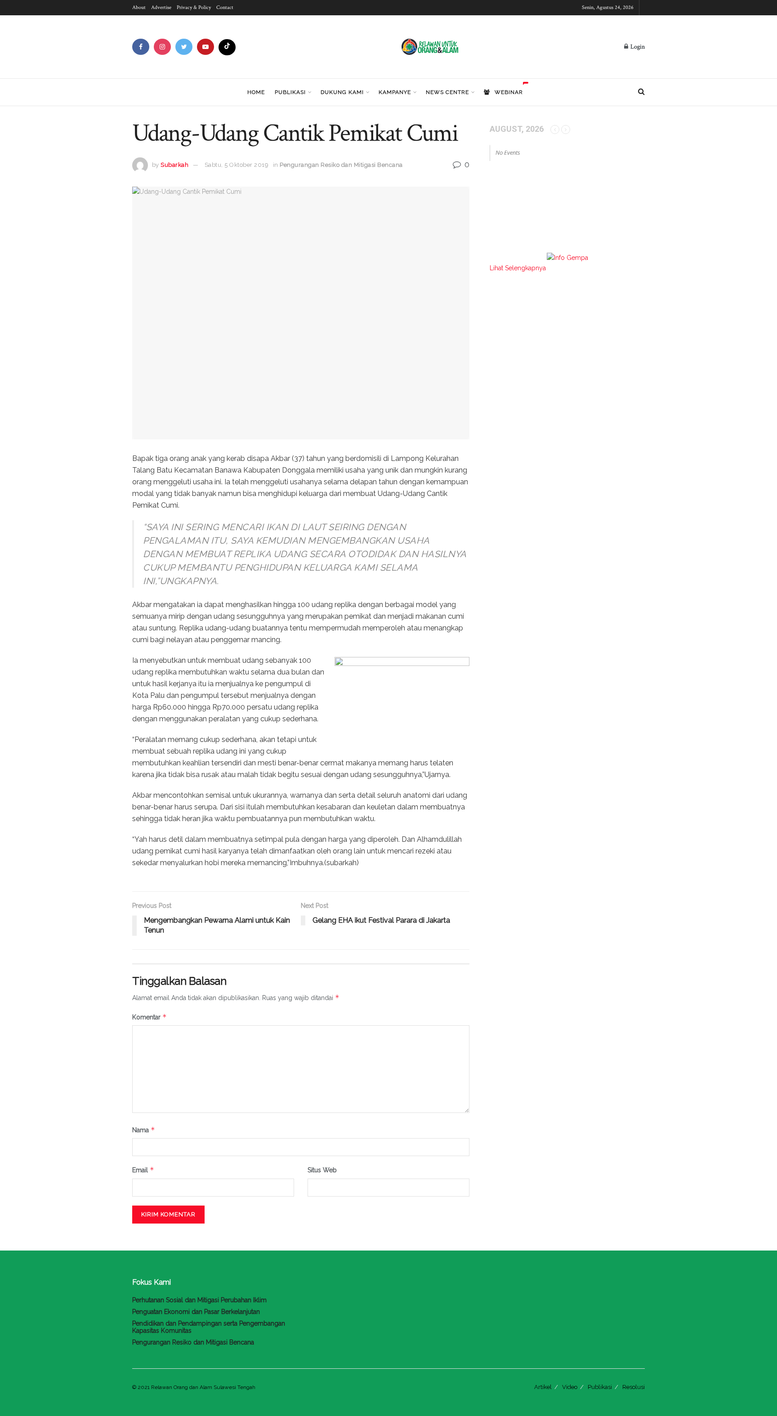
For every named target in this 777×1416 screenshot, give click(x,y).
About (139, 7)
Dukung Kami (342, 92)
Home (256, 92)
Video (569, 1387)
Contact (224, 7)
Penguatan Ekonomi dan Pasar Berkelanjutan (196, 1311)
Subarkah (174, 164)
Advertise (161, 7)
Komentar (149, 1017)
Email (143, 1170)
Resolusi (633, 1387)
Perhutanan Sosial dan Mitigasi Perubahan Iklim (199, 1300)
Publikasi (290, 92)
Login (637, 47)
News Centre (447, 92)
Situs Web (322, 1170)
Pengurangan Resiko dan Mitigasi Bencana (341, 164)
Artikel (543, 1387)
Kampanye (395, 92)
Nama (143, 1130)
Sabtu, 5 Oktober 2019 (237, 164)
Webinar (509, 92)
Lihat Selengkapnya (518, 268)
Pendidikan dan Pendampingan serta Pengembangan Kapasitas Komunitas (208, 1327)
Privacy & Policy (194, 7)
